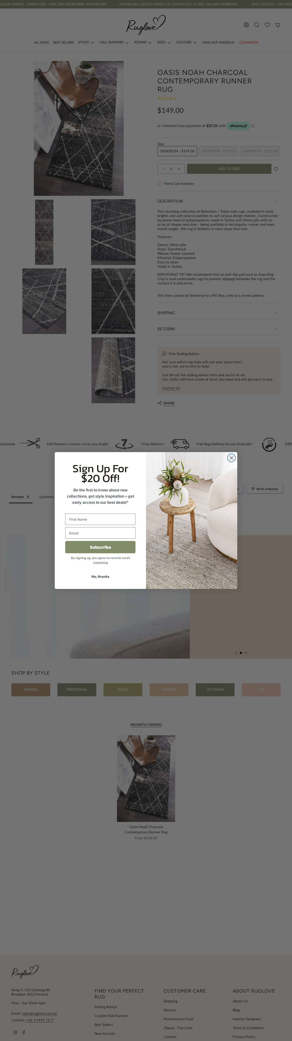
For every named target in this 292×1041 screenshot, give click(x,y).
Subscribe (100, 547)
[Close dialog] (231, 458)
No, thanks (100, 576)
